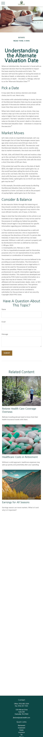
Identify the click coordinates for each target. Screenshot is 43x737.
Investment (21, 728)
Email (4, 322)
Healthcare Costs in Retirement (20, 457)
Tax (21, 735)
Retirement (21, 725)
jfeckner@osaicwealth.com (21, 717)
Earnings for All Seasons (15, 502)
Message (5, 334)
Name (4, 309)
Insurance (21, 732)
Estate (21, 730)
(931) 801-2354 (24, 704)
